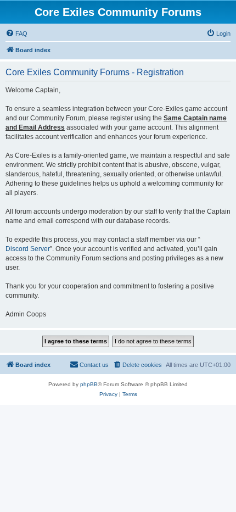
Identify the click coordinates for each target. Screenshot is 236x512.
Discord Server (27, 249)
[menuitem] (16, 33)
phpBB (89, 384)
